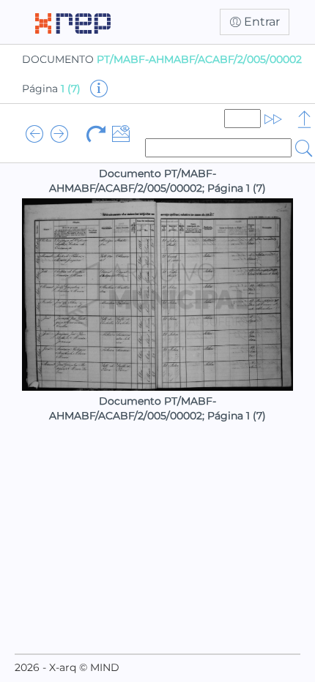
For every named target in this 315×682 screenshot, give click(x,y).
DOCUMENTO (162, 59)
